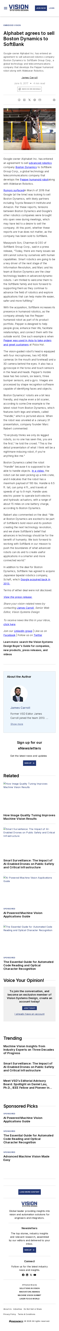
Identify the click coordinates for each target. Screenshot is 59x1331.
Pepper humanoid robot (34, 179)
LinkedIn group (23, 630)
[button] (5, 8)
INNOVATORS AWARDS (29, 1292)
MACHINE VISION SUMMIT (29, 1295)
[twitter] (29, 99)
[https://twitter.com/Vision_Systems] (31, 1274)
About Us (7, 1309)
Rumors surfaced (13, 190)
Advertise (17, 1309)
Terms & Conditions (26, 1314)
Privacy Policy (9, 1314)
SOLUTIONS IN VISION (29, 1288)
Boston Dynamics (26, 167)
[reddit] (34, 99)
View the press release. (17, 597)
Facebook (9, 635)
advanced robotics (40, 162)
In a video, (38, 470)
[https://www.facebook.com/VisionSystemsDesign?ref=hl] (23, 1274)
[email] (39, 99)
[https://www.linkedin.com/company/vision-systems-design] (27, 1274)
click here (9, 624)
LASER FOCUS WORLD (29, 1299)
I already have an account (30, 1014)
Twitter (38, 635)
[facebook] (19, 99)
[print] (54, 99)
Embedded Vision (12, 25)
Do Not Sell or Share (33, 1309)
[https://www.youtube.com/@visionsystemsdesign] (34, 1274)
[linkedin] (24, 99)
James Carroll (29, 77)
